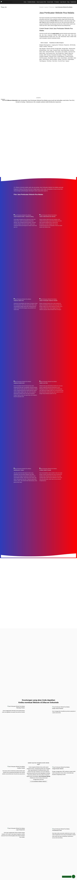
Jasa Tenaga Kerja (60, 53)
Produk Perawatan (69, 56)
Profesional (51, 7)
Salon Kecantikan (53, 59)
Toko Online (54, 61)
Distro (40, 51)
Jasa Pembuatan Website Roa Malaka (38, 100)
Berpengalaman (47, 44)
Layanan (46, 7)
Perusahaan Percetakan (56, 54)
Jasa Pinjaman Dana (50, 53)
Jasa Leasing (58, 51)
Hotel (44, 51)
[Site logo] (6, 1)
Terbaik (41, 46)
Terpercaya (50, 46)
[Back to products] (41, 10)
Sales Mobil (70, 57)
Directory (72, 50)
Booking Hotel (72, 48)
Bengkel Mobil (58, 48)
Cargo (51, 50)
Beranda (41, 7)
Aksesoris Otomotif (50, 48)
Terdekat (45, 46)
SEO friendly (72, 44)
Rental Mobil (50, 57)
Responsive (66, 44)
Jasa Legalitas (64, 51)
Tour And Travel (61, 61)
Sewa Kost (64, 59)
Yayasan (67, 61)
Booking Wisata (42, 50)
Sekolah (59, 59)
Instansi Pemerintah (50, 51)
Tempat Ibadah (70, 59)
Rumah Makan (64, 57)
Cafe (48, 50)
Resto (59, 57)
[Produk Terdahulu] (40, 10)
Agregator (44, 48)
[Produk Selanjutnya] (43, 10)
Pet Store (64, 54)
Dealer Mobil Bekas (65, 50)
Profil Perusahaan (43, 57)
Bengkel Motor (65, 48)
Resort (55, 57)
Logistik (66, 53)
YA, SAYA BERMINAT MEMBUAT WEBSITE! (38, 781)
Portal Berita (69, 54)
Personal (49, 54)
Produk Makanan (61, 56)
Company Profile (56, 50)
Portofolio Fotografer (43, 56)
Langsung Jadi (54, 44)
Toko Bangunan (42, 61)
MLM (45, 54)
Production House (53, 56)
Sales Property (46, 59)
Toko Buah (49, 61)
